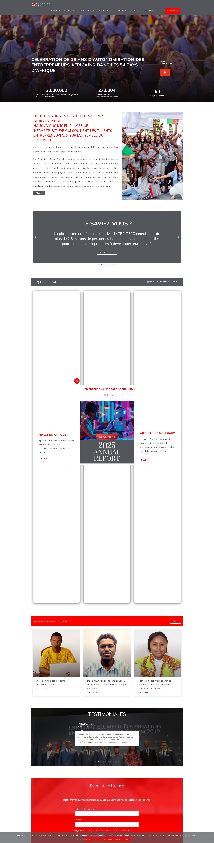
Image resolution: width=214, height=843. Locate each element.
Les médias (121, 11)
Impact (91, 11)
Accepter (89, 839)
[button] (35, 237)
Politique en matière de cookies (116, 839)
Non (98, 839)
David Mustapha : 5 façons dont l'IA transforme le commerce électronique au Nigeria (107, 684)
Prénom (79, 819)
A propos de (54, 11)
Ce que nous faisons (74, 11)
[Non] (211, 837)
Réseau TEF (135, 11)
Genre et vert (105, 11)
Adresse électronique (85, 809)
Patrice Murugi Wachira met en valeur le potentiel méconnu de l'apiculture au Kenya (155, 684)
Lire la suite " (42, 689)
